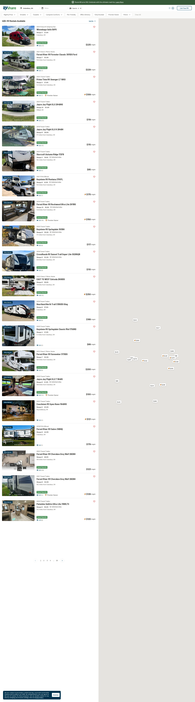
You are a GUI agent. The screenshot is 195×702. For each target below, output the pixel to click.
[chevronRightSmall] (62, 561)
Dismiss (55, 695)
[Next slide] (32, 35)
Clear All (138, 15)
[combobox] (31, 8)
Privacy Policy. (39, 697)
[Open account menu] (171, 8)
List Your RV (184, 8)
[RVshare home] (9, 8)
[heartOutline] (94, 27)
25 (57, 560)
